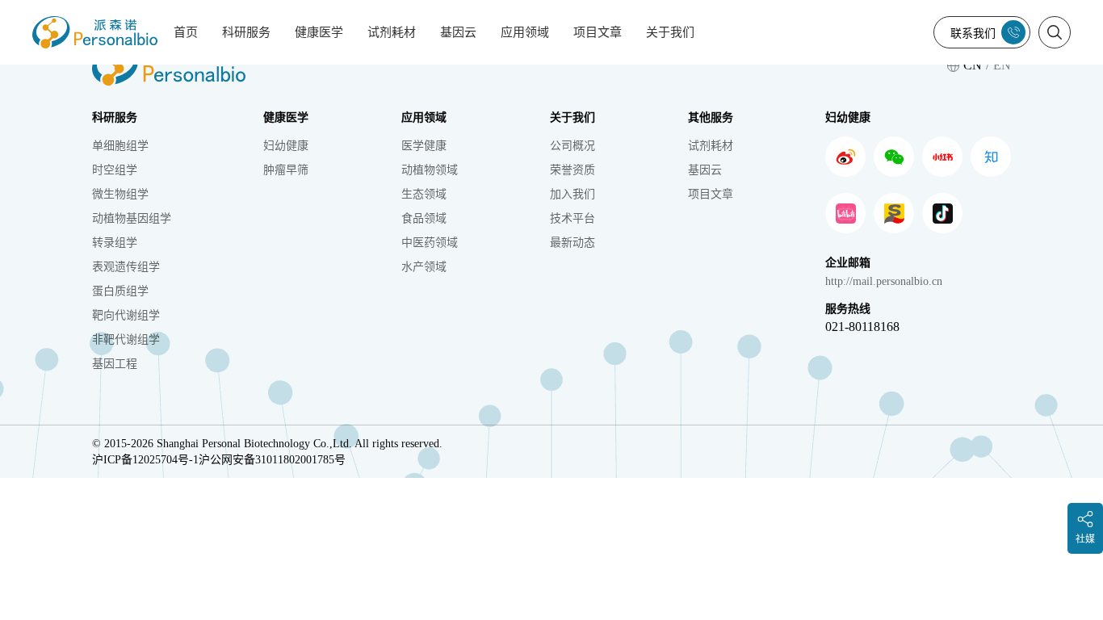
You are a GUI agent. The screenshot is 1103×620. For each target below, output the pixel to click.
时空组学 (114, 170)
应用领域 (525, 32)
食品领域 (424, 218)
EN (1002, 65)
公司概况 (572, 146)
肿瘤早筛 (285, 170)
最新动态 (572, 243)
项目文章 (597, 32)
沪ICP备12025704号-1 (145, 460)
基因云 (458, 32)
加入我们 (572, 194)
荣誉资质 (572, 170)
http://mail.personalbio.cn (883, 281)
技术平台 (572, 218)
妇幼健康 (285, 146)
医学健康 (424, 146)
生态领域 (424, 194)
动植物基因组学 (131, 218)
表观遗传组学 (126, 267)
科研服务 (246, 32)
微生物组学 (120, 194)
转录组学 (114, 243)
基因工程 (114, 364)
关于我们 (670, 32)
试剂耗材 (391, 32)
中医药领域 (429, 243)
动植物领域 (429, 170)
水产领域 (424, 267)
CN (972, 65)
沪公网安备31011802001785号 (272, 460)
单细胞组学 (120, 146)
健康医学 (319, 32)
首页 (186, 32)
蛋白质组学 (120, 291)
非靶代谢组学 (126, 339)
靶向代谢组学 (126, 315)
